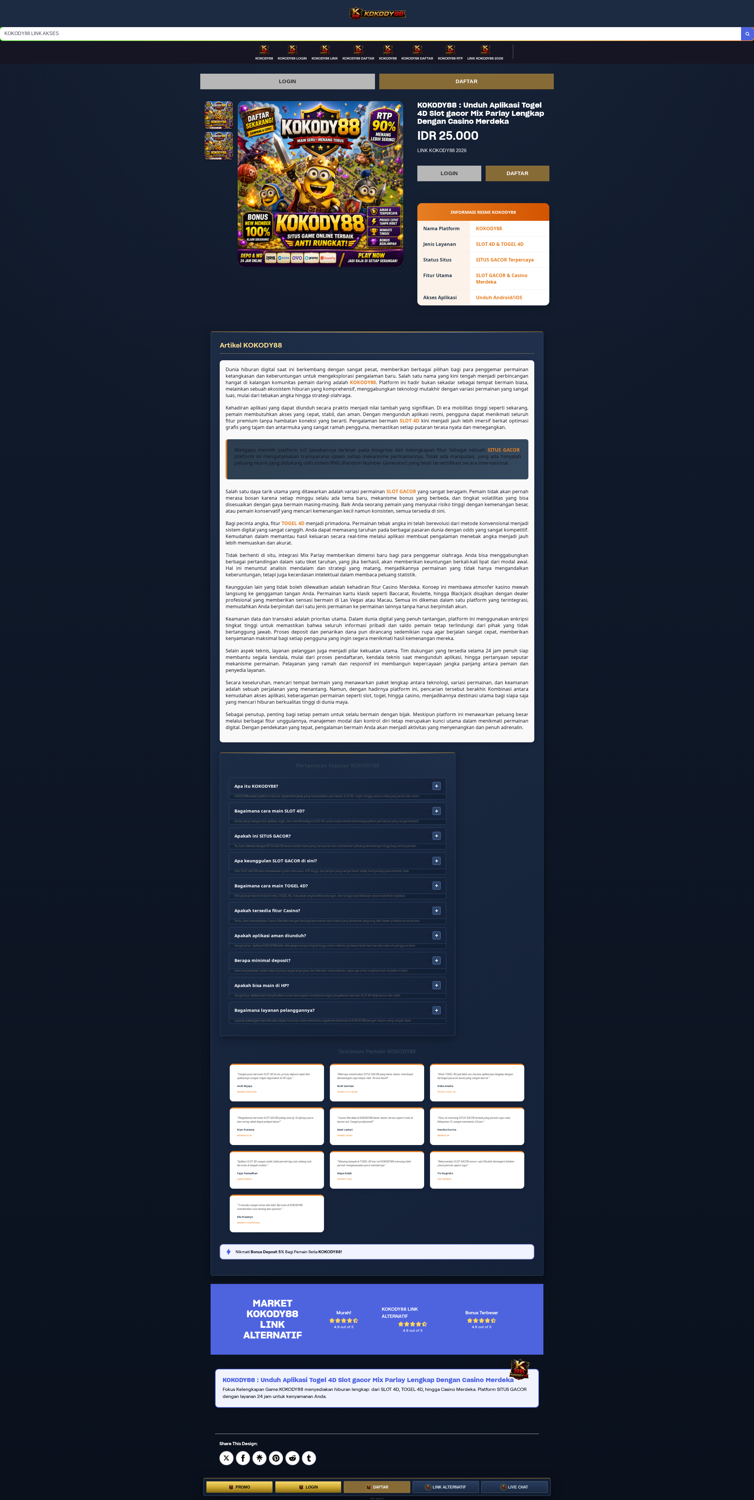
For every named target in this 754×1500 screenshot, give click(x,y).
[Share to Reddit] (292, 1457)
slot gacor (377, 1498)
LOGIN (287, 81)
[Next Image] (398, 184)
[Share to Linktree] (259, 1457)
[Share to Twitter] (226, 1457)
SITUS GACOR (504, 450)
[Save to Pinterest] (276, 1457)
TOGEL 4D (293, 523)
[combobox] (370, 33)
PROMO (243, 1487)
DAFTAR (466, 81)
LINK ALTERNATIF (449, 1487)
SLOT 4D (409, 420)
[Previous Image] (242, 184)
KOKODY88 (363, 382)
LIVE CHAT (518, 1487)
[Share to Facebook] (243, 1457)
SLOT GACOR (401, 491)
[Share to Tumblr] (309, 1457)
